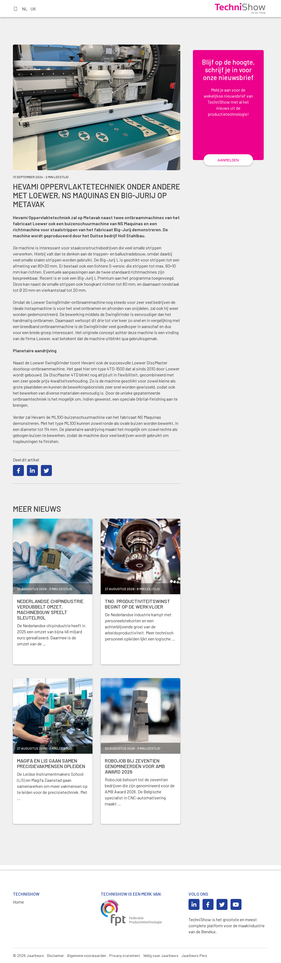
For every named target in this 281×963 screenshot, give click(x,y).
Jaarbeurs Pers (194, 955)
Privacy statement (124, 955)
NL (24, 8)
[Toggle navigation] (15, 8)
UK (33, 8)
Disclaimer (55, 955)
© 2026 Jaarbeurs (28, 955)
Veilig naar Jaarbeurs (160, 955)
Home (18, 901)
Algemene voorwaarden (86, 955)
